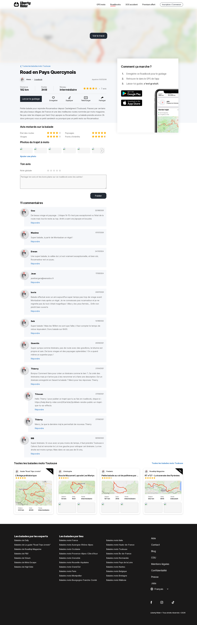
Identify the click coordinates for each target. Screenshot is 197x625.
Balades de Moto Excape (25, 562)
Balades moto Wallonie (116, 580)
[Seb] (24, 323)
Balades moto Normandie (117, 558)
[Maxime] (24, 234)
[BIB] (24, 440)
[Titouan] (28, 396)
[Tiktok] (173, 602)
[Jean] (24, 275)
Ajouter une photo (28, 156)
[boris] (24, 294)
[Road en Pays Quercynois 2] (40, 151)
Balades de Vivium (22, 558)
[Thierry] (24, 370)
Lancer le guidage (31, 98)
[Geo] (24, 212)
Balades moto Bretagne (116, 576)
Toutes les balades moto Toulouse (167, 463)
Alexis (28, 79)
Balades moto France (68, 540)
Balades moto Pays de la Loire (119, 562)
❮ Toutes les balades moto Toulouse (35, 66)
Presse (154, 577)
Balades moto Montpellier (70, 576)
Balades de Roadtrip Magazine (27, 549)
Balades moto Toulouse (116, 549)
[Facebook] (151, 602)
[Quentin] (24, 345)
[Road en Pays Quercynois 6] (98, 151)
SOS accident (131, 4)
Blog (153, 551)
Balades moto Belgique (116, 571)
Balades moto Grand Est (69, 567)
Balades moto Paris (67, 571)
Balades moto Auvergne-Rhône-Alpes (76, 545)
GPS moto (101, 4)
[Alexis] (22, 79)
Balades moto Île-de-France (118, 554)
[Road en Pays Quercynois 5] (84, 151)
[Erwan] (24, 253)
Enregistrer (53, 100)
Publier (98, 195)
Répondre (35, 223)
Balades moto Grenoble (69, 558)
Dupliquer (69, 100)
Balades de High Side (23, 567)
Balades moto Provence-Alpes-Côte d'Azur (78, 554)
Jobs (153, 583)
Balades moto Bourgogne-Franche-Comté (78, 580)
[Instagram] (161, 602)
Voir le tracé (98, 35)
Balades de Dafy (21, 540)
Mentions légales (160, 564)
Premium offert (148, 4)
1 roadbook (38, 79)
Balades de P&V (21, 554)
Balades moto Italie (114, 540)
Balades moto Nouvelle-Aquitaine (74, 562)
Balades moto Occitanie (69, 549)
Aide (153, 538)
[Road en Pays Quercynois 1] (26, 151)
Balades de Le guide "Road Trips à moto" (32, 545)
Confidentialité (159, 570)
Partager (102, 100)
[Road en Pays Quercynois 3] (55, 151)
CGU (153, 557)
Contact (155, 544)
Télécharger (85, 100)
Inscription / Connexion (171, 4)
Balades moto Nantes (115, 567)
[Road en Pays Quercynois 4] (69, 151)
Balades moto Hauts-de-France (120, 545)
